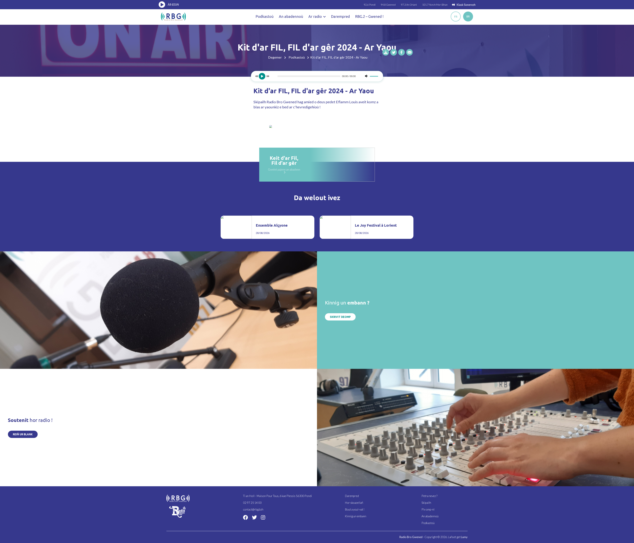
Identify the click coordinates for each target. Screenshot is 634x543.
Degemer (275, 57)
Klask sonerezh (466, 4)
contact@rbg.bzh (253, 509)
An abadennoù (291, 16)
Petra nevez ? (429, 496)
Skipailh (426, 502)
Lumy (464, 537)
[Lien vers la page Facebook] (245, 517)
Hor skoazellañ (354, 502)
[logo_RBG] (173, 16)
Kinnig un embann (355, 516)
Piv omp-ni (428, 509)
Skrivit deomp (340, 316)
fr (455, 16)
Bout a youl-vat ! (354, 509)
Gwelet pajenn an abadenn (284, 169)
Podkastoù (265, 16)
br (468, 16)
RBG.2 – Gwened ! (369, 16)
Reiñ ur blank (23, 434)
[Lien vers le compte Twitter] (254, 517)
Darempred (340, 16)
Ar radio (315, 16)
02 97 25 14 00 (252, 502)
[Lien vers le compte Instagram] (263, 517)
